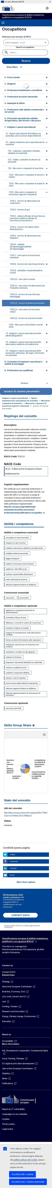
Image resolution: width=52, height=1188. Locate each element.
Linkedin (13, 868)
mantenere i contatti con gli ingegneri (20, 652)
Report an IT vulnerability (13, 1109)
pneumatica (24, 598)
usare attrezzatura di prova (16, 579)
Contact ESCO (8, 972)
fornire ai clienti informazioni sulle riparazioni (23, 640)
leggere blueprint (12, 559)
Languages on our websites (14, 1114)
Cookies (5, 1119)
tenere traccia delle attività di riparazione (22, 683)
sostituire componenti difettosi (17, 673)
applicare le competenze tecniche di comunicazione (20, 611)
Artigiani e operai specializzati (15, 398)
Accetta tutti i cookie (22, 1174)
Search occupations (25, 47)
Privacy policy (8, 1124)
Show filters (12, 67)
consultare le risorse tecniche (17, 538)
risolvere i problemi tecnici (16, 668)
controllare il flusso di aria (16, 618)
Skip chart (26, 735)
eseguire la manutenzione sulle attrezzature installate (23, 634)
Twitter (12, 855)
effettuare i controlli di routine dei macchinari (23, 623)
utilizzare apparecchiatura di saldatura (21, 688)
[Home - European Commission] (8, 8)
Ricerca (26, 61)
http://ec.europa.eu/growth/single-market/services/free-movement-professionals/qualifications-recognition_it (24, 510)
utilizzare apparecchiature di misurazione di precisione (23, 694)
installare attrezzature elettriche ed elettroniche (24, 548)
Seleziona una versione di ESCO (16, 37)
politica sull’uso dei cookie (25, 1160)
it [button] (47, 8)
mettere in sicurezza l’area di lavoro (20, 564)
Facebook (14, 861)
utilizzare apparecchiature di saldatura (21, 585)
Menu (3, 22)
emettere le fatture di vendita (17, 628)
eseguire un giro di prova (16, 543)
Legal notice (7, 1129)
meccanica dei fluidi (13, 708)
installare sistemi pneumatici (17, 553)
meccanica (10, 598)
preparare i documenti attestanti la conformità (24, 662)
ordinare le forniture (13, 657)
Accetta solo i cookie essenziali (28, 1181)
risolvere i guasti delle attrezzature (19, 574)
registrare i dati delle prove (16, 569)
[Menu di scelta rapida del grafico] (44, 734)
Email (12, 875)
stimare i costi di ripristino (16, 678)
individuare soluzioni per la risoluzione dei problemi (22, 646)
